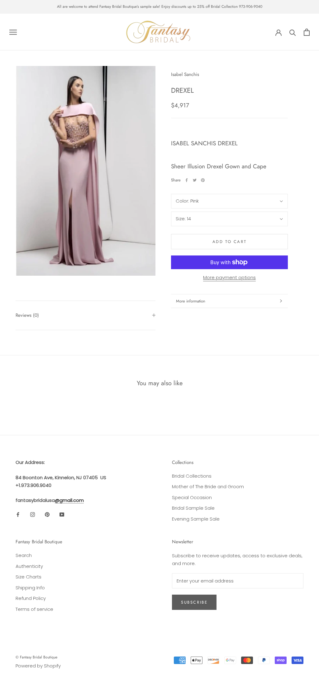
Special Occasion (192, 497)
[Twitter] (195, 180)
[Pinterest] (203, 180)
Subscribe (194, 602)
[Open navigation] (13, 32)
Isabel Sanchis (185, 74)
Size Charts (28, 576)
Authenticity (29, 566)
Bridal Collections (192, 476)
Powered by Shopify (38, 665)
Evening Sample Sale (196, 519)
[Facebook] (186, 180)
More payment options (229, 277)
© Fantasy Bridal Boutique (36, 657)
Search (24, 555)
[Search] (292, 32)
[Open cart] (307, 32)
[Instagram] (32, 514)
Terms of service (34, 609)
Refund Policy (31, 598)
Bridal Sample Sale (193, 508)
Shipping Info (30, 587)
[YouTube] (62, 514)
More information (190, 301)
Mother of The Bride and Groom (208, 486)
